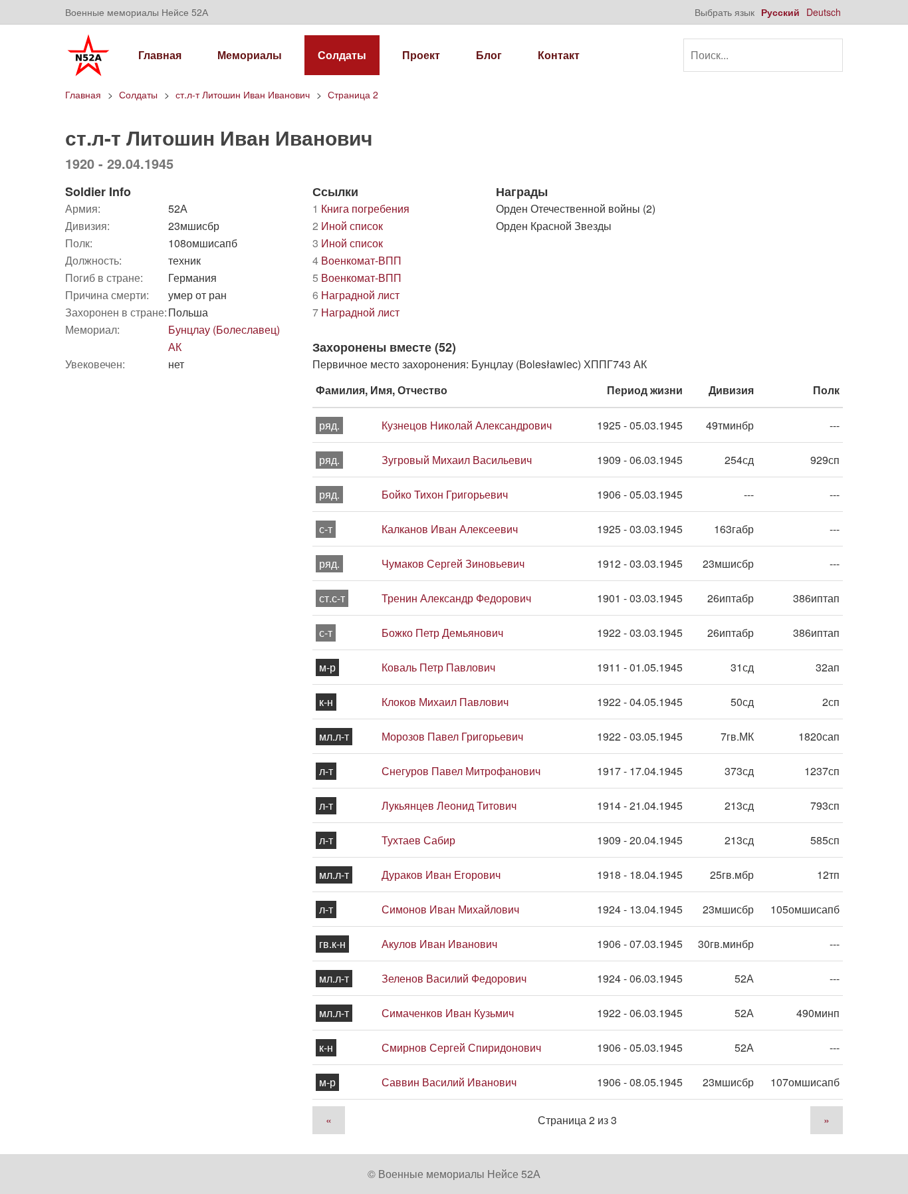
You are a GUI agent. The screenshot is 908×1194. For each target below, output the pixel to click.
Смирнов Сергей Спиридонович (461, 1047)
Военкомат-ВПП (356, 260)
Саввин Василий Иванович (449, 1082)
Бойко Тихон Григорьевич (445, 494)
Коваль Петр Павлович (438, 667)
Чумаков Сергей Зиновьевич (453, 563)
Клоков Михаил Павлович (445, 701)
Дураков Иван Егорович (441, 874)
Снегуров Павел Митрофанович (461, 770)
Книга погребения (360, 208)
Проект (421, 54)
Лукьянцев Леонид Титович (449, 805)
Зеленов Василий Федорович (454, 978)
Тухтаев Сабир (418, 840)
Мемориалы (249, 54)
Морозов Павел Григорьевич (452, 736)
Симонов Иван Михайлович (450, 909)
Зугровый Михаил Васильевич (457, 459)
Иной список (347, 225)
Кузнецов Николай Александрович (467, 425)
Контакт (559, 54)
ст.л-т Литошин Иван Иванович (242, 94)
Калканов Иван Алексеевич (450, 529)
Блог (489, 54)
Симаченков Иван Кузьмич (448, 1012)
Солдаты (342, 54)
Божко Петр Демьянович (442, 632)
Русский (780, 12)
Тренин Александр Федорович (456, 598)
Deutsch (823, 12)
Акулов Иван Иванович (439, 943)
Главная (159, 54)
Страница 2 (353, 94)
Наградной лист (355, 294)
